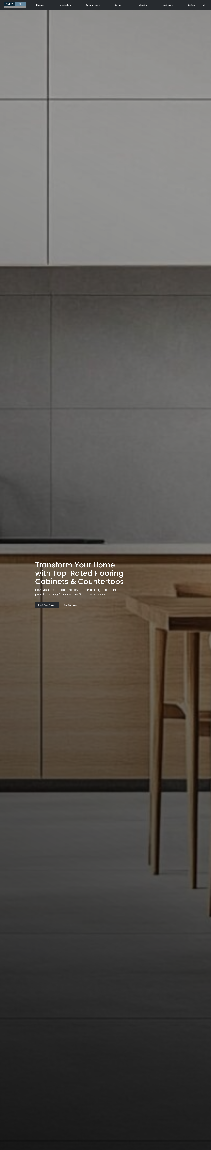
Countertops (92, 5)
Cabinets (64, 5)
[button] (203, 5)
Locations (166, 5)
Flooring (40, 5)
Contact (191, 5)
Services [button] (119, 5)
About (142, 5)
